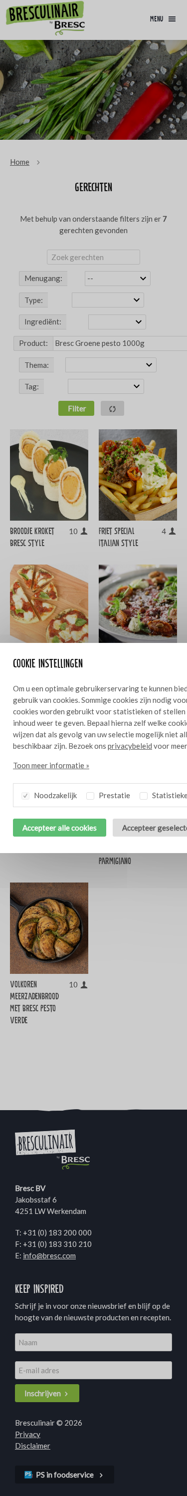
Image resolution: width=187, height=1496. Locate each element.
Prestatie (113, 795)
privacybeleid (130, 745)
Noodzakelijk (54, 795)
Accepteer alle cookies (59, 827)
